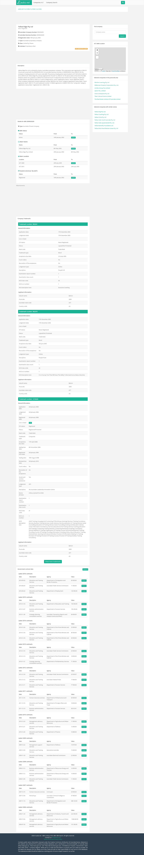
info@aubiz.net (56, 837)
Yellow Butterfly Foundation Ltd (104, 125)
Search (122, 36)
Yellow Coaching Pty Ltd (101, 114)
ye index (39, 9)
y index (33, 9)
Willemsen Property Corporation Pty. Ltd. (107, 85)
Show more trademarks (53, 561)
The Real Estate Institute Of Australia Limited (107, 99)
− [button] (97, 53)
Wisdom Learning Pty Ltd (102, 82)
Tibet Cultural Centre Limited (103, 96)
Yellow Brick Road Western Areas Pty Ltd (106, 128)
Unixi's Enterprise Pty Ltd (102, 93)
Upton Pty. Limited (100, 91)
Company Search (51, 2)
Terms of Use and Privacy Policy (53, 839)
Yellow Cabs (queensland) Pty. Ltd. (104, 123)
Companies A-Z (38, 2)
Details (84, 580)
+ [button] (97, 50)
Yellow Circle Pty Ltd (100, 117)
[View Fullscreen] (97, 57)
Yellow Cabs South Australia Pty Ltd (105, 120)
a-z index (27, 9)
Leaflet (103, 71)
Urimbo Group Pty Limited (102, 88)
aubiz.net (21, 9)
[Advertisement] (72, 17)
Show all (85, 569)
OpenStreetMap (115, 71)
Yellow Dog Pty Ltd (100, 112)
